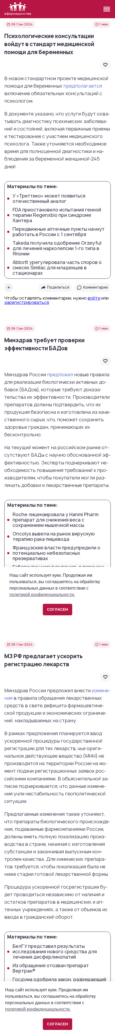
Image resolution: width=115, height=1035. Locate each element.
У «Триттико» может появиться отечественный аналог (49, 198)
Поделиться (58, 287)
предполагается (82, 86)
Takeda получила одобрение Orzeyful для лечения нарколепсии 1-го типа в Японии (57, 248)
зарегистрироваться (26, 302)
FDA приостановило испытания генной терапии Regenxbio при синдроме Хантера (57, 215)
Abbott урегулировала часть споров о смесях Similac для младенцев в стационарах (57, 268)
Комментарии (95, 287)
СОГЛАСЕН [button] (57, 1024)
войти (94, 298)
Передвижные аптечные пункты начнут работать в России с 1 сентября (59, 231)
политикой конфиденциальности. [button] (38, 1009)
